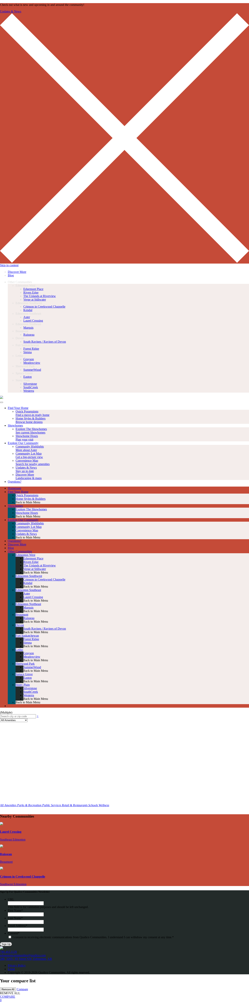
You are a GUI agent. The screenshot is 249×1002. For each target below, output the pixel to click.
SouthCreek (30, 387)
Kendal (27, 310)
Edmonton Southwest (29, 576)
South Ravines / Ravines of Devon (44, 341)
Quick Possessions (27, 495)
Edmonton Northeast (28, 604)
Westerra (28, 390)
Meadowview (31, 362)
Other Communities (20, 551)
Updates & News (10, 11)
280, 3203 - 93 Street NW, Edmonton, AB (26, 958)
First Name (15, 910)
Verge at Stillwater (34, 299)
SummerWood (32, 369)
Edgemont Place (33, 289)
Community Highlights (30, 523)
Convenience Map (27, 530)
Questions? (14, 541)
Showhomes (15, 505)
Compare (22, 989)
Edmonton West (25, 555)
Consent (13, 933)
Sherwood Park (25, 663)
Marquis (28, 327)
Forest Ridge (31, 348)
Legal (11, 969)
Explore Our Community (23, 519)
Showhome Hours (27, 512)
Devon (20, 625)
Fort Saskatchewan (27, 635)
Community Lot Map (29, 526)
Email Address (17, 925)
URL (11, 899)
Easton (27, 376)
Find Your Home (18, 491)
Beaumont (22, 614)
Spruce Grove (24, 674)
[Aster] (1, 397)
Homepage (14, 488)
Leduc (19, 649)
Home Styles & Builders (31, 498)
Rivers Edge (31, 292)
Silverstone (30, 383)
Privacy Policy (17, 965)
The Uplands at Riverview (39, 296)
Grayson (28, 359)
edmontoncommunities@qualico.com (23, 955)
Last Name (15, 918)
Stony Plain (23, 684)
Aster (26, 317)
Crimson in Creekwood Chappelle (44, 306)
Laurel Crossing (33, 320)
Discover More (17, 272)
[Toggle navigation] (1, 402)
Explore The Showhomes (31, 509)
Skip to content (9, 265)
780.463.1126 (8, 951)
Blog (11, 275)
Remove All (8, 989)
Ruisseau (28, 334)
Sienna (27, 352)
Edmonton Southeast (28, 590)
